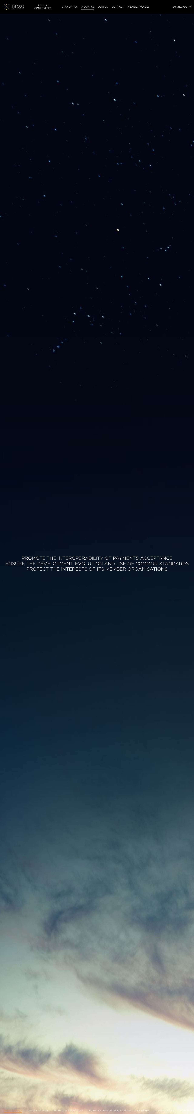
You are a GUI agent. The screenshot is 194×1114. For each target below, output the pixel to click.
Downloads (179, 7)
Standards (70, 6)
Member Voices (138, 6)
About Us (87, 6)
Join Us (103, 6)
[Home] (15, 7)
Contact (118, 6)
